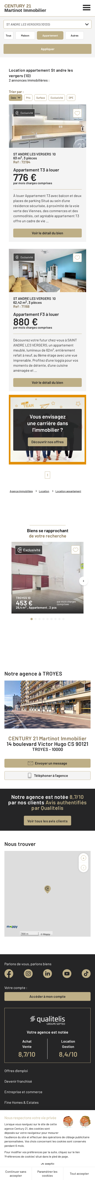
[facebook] (8, 973)
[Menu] (87, 7)
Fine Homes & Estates (21, 1102)
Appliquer (47, 49)
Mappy (46, 934)
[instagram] (28, 973)
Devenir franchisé (18, 1081)
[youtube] (67, 973)
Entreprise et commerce (23, 1092)
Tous (8, 35)
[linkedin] (47, 973)
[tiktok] (86, 973)
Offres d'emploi (16, 1071)
